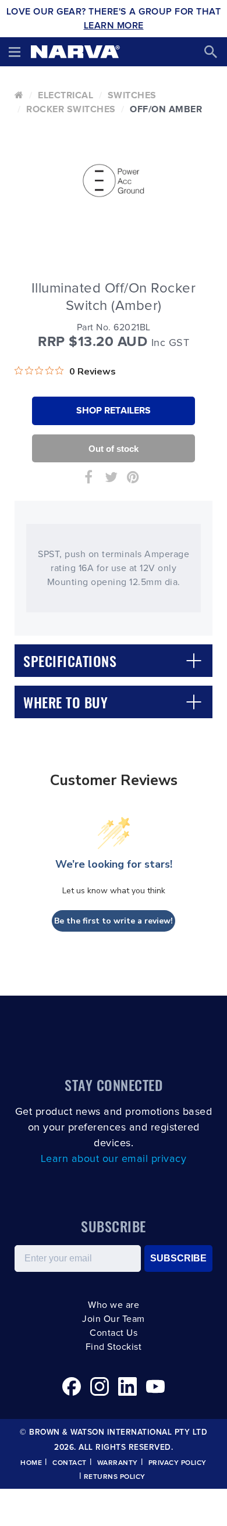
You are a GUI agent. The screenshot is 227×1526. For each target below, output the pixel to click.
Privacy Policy (177, 1463)
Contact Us (113, 1333)
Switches (132, 95)
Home (31, 1463)
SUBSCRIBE (178, 1258)
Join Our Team (113, 1319)
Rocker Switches (71, 109)
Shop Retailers (113, 410)
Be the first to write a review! (113, 920)
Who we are (113, 1305)
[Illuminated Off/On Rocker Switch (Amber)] (113, 180)
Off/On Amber (166, 109)
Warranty (117, 1463)
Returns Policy (115, 1477)
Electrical (65, 95)
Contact (69, 1463)
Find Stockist (114, 1347)
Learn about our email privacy (114, 1159)
